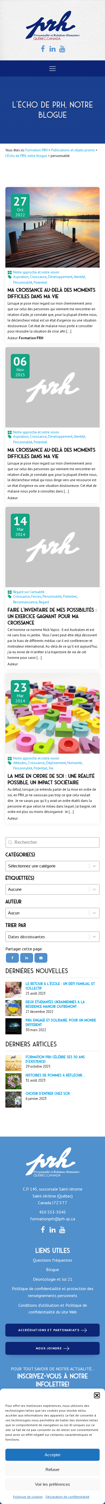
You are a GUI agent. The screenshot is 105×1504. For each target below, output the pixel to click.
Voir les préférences (52, 1484)
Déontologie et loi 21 (52, 1279)
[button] (97, 1395)
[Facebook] (12, 958)
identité (79, 277)
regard (44, 602)
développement (60, 277)
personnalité (22, 282)
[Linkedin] (26, 958)
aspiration (21, 277)
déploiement (56, 763)
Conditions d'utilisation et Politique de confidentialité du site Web (52, 1308)
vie (51, 768)
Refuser (53, 1469)
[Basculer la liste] (94, 936)
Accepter (53, 1454)
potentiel (40, 282)
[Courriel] (40, 958)
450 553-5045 (52, 1212)
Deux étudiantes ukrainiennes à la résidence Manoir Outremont (55, 1004)
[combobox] (47, 936)
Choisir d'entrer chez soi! (48, 1094)
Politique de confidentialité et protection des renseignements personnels (52, 1292)
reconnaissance (25, 602)
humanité (74, 763)
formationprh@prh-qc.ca (52, 1218)
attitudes (20, 763)
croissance (38, 277)
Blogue (52, 1269)
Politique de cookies (28, 1497)
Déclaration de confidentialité (67, 1497)
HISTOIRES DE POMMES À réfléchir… (55, 1075)
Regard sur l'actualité (28, 592)
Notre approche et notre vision (36, 272)
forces (36, 596)
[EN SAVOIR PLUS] (52, 227)
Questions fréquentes (52, 1260)
